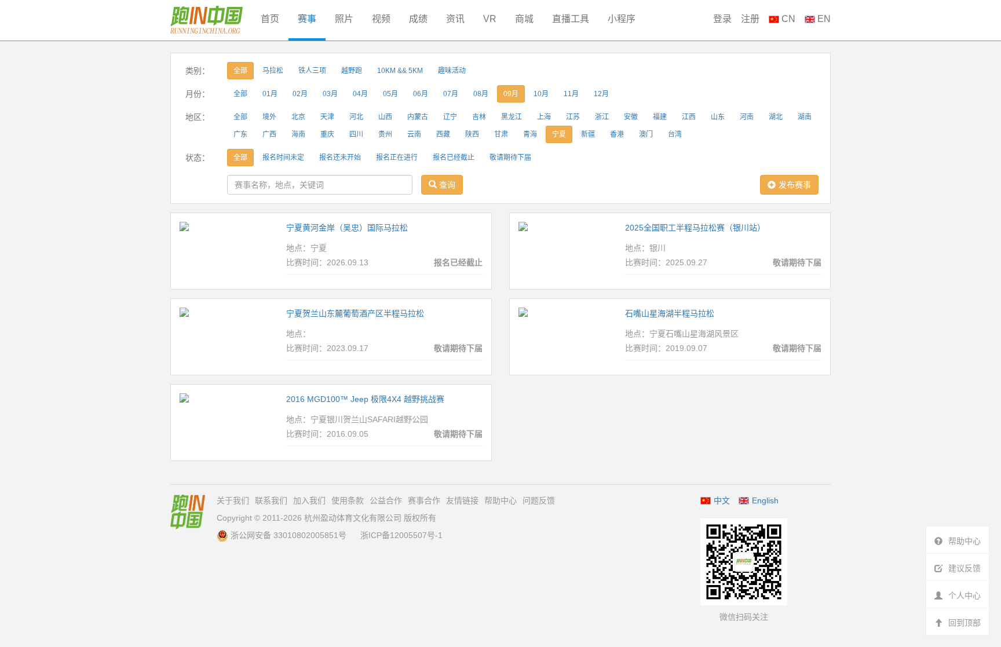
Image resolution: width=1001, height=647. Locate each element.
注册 (750, 19)
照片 (344, 19)
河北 (356, 117)
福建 (660, 117)
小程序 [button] (621, 19)
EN (823, 19)
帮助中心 (500, 500)
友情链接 (462, 500)
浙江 (602, 117)
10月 (541, 94)
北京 (298, 117)
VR (489, 19)
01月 (269, 94)
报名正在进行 (397, 157)
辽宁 (450, 117)
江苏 (573, 117)
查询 (446, 184)
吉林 (479, 117)
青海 (530, 134)
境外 (269, 117)
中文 (722, 500)
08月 (480, 94)
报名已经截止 (453, 157)
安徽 (631, 117)
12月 (601, 94)
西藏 (443, 134)
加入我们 (309, 500)
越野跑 (351, 71)
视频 (381, 19)
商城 (524, 19)
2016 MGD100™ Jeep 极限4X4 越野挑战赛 (365, 399)
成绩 (418, 19)
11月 (571, 94)
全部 (240, 71)
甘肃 (501, 134)
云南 (414, 134)
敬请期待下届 (510, 157)
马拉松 (272, 71)
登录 (722, 19)
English (765, 500)
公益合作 (386, 500)
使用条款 (347, 500)
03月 (330, 94)
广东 (240, 134)
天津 (327, 117)
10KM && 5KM (400, 71)
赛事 (307, 19)
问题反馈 (539, 500)
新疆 (588, 134)
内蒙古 (417, 117)
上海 (544, 117)
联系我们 (271, 500)
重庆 (327, 134)
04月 (360, 94)
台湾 (675, 134)
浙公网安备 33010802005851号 (288, 535)
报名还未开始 (340, 157)
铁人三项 (312, 71)
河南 (747, 117)
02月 (300, 94)
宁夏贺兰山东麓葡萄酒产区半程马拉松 (355, 313)
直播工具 (570, 19)
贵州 (385, 134)
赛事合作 (424, 500)
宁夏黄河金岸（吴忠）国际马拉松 (347, 227)
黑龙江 (511, 117)
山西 (385, 117)
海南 (298, 134)
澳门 (646, 134)
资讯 (455, 19)
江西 (689, 117)
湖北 (776, 117)
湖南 (805, 117)
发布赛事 (795, 184)
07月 (450, 94)
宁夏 (559, 134)
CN (787, 19)
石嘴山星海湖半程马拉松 (669, 313)
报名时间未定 (283, 157)
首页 (270, 19)
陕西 (472, 134)
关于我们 (233, 500)
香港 (617, 134)
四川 (356, 134)
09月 (510, 94)
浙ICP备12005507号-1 (401, 535)
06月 (420, 94)
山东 (718, 117)
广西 (269, 134)
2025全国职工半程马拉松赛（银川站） (695, 227)
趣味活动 (452, 71)
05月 (390, 94)
